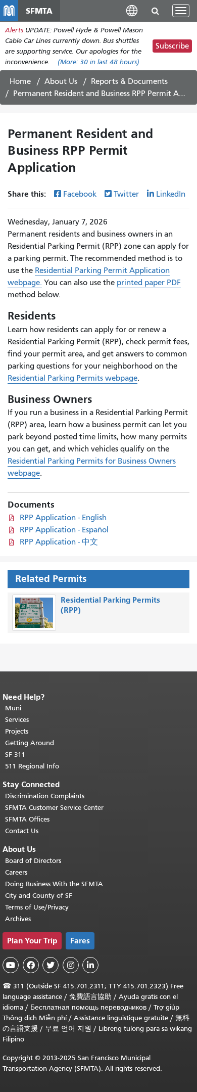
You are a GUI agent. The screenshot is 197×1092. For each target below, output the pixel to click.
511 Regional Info (32, 766)
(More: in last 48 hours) (98, 62)
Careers (16, 872)
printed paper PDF (149, 282)
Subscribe (172, 46)
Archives (18, 919)
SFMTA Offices (27, 819)
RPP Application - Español (64, 529)
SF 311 (15, 754)
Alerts (14, 30)
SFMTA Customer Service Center (54, 807)
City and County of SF (38, 895)
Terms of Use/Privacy (37, 907)
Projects (16, 731)
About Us (60, 81)
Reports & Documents (129, 81)
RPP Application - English (63, 517)
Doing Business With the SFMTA (54, 884)
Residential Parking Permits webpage (72, 378)
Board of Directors (33, 860)
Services (17, 719)
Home (20, 81)
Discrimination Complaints (44, 796)
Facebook (79, 194)
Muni (13, 708)
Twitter (126, 194)
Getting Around (29, 743)
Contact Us (21, 831)
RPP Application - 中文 (59, 542)
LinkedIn (170, 194)
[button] (132, 10)
